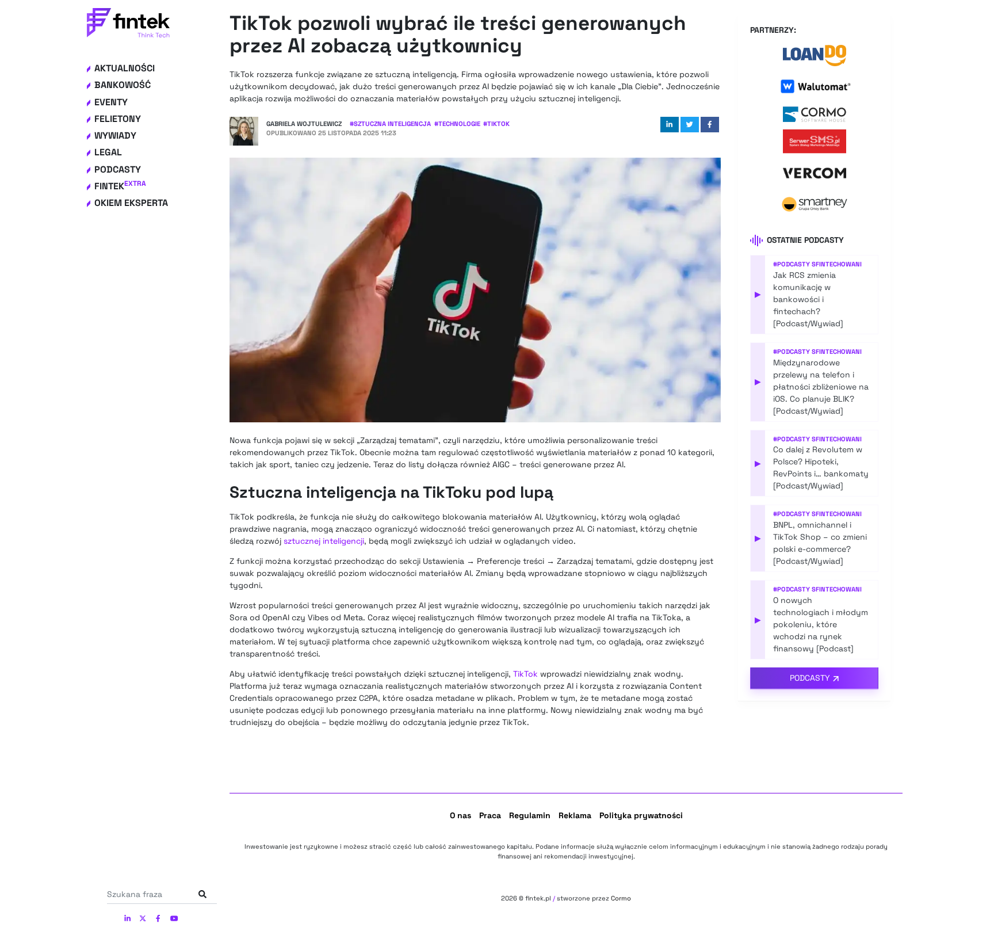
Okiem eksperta (131, 203)
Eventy (111, 102)
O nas (460, 815)
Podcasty (117, 169)
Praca (490, 815)
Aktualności (124, 68)
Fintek (120, 186)
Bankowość (122, 85)
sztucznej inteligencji (324, 541)
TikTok (525, 674)
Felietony (117, 119)
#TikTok (496, 124)
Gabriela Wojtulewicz (304, 124)
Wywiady (115, 135)
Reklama (575, 815)
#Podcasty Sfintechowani (817, 264)
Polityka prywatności (641, 815)
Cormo (621, 898)
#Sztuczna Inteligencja (390, 124)
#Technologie (457, 124)
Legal (108, 152)
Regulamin (529, 815)
